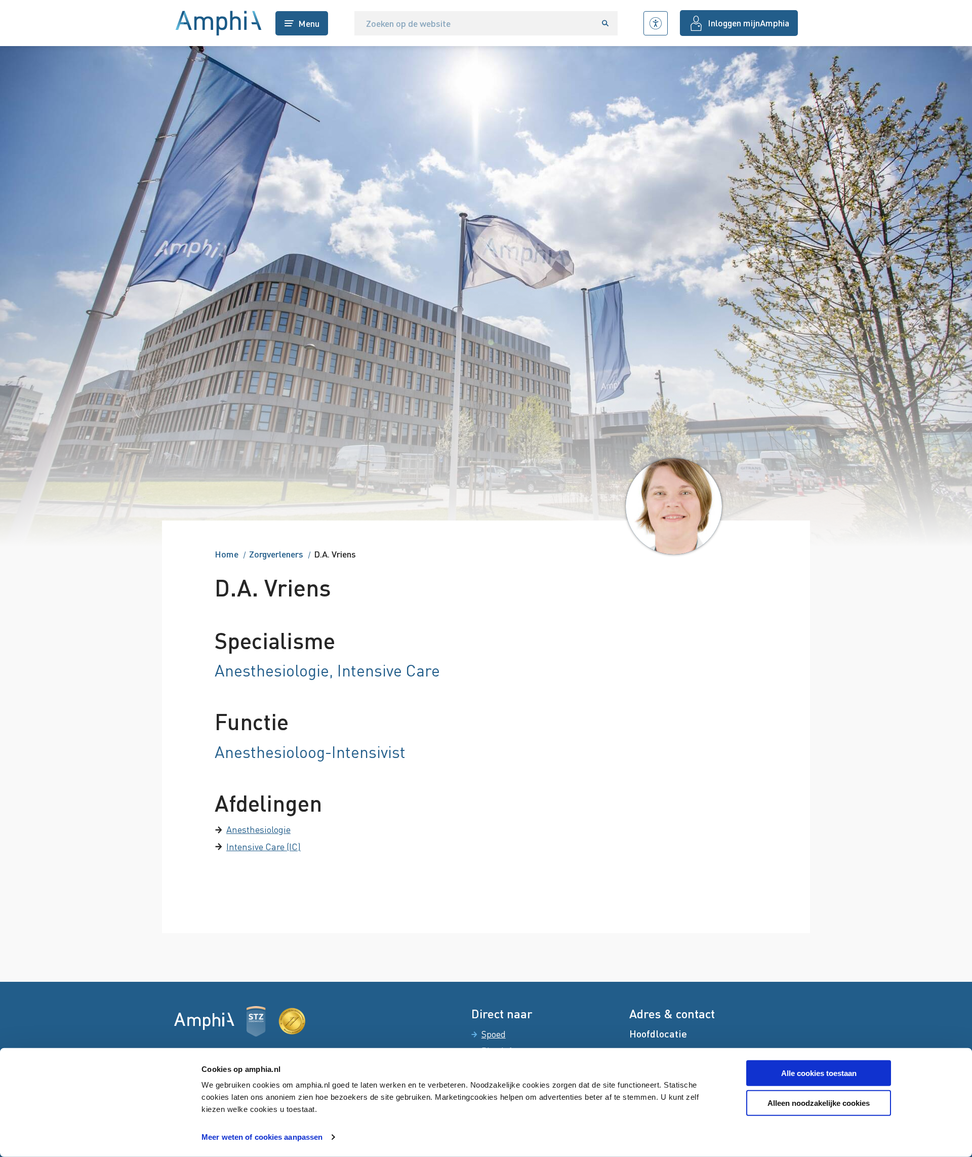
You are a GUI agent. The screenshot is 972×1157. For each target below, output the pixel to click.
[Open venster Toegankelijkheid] (655, 23)
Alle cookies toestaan (819, 1073)
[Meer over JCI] (292, 1021)
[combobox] (473, 23)
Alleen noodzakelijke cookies (818, 1103)
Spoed (493, 1034)
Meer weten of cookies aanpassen (261, 1137)
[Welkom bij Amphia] (218, 23)
